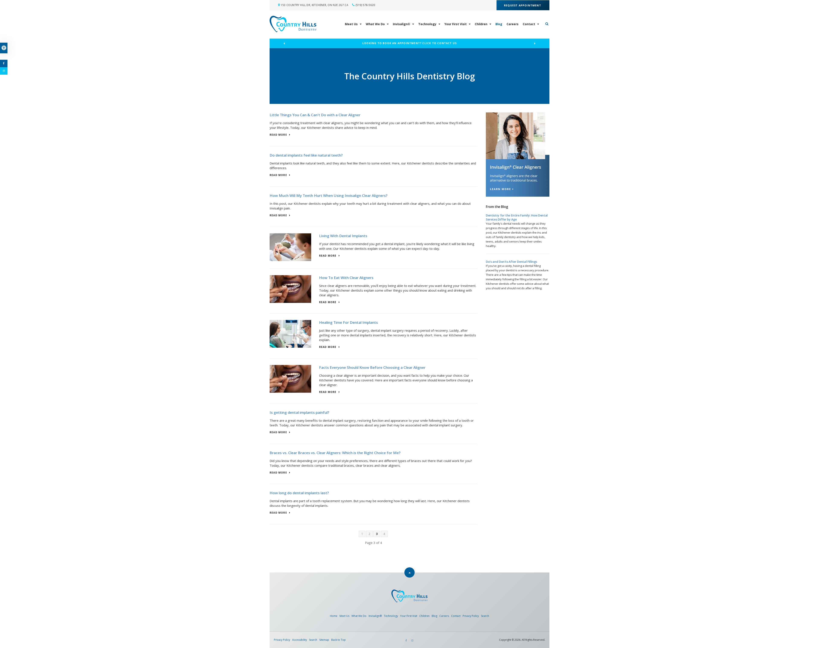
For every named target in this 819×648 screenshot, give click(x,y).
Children (481, 24)
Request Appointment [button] (523, 5)
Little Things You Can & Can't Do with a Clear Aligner (315, 114)
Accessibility (299, 640)
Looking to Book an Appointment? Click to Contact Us (409, 43)
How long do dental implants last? (299, 492)
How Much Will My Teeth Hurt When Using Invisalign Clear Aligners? (329, 195)
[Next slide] (535, 43)
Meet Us (351, 24)
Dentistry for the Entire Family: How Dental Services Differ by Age (517, 217)
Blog (498, 24)
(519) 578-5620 (365, 5)
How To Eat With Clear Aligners (346, 277)
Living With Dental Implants (343, 235)
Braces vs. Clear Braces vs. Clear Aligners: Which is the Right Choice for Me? (335, 452)
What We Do (375, 24)
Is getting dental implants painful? (299, 412)
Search (485, 616)
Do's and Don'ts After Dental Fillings (511, 262)
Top (409, 572)
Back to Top (338, 640)
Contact (529, 24)
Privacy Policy (471, 616)
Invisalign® (401, 24)
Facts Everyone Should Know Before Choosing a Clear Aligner (372, 367)
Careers (512, 24)
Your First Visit (455, 24)
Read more (278, 135)
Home (333, 616)
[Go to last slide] (284, 43)
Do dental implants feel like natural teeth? (306, 155)
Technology (427, 24)
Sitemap (324, 640)
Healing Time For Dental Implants (348, 322)
